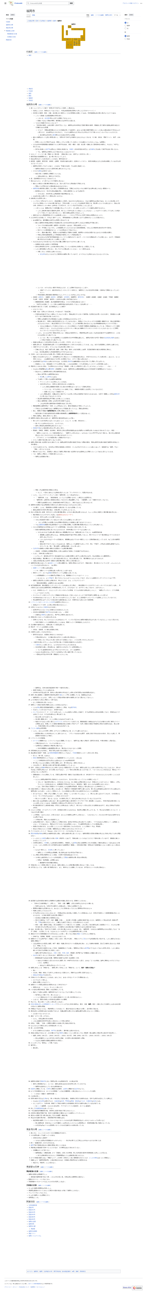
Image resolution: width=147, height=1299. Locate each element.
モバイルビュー (40, 1287)
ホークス (36, 740)
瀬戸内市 (73, 707)
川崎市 (71, 149)
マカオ (83, 1101)
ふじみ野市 (47, 377)
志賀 (69, 27)
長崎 (57, 838)
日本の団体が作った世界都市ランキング (43, 1004)
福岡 (54, 21)
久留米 (37, 645)
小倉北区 (57, 1101)
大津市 (48, 1089)
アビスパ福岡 (35, 728)
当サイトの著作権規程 (34, 1283)
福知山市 (36, 975)
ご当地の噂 (30, 21)
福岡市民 (31, 1224)
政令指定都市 (66, 1271)
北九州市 (42, 254)
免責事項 (32, 1287)
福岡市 (36, 1271)
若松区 (77, 1101)
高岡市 (52, 369)
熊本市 (70, 361)
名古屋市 (47, 118)
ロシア (35, 712)
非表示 (12, 15)
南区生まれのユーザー (65, 515)
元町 (67, 953)
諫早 (32, 1145)
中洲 (63, 953)
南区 (30, 93)
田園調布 (56, 753)
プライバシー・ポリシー (11, 1287)
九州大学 (36, 548)
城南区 (31, 98)
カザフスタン (59, 721)
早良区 (31, 100)
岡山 (38, 707)
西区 (30, 96)
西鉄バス (80, 934)
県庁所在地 (57, 1271)
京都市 (92, 149)
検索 (71, 3)
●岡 (73, 1271)
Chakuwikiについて (24, 1287)
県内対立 (83, 1271)
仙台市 (35, 955)
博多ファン (32, 1233)
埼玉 (41, 377)
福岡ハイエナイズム (35, 1236)
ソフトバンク (35, 602)
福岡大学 (117, 394)
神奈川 (35, 758)
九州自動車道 (33, 1205)
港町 (77, 1271)
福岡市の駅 (32, 1226)
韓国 (34, 428)
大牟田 (44, 838)
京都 (44, 361)
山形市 (65, 1089)
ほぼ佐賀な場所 (109, 337)
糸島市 (41, 297)
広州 (62, 1101)
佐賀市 (33, 1089)
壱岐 (40, 833)
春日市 (53, 297)
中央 (75, 39)
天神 (55, 953)
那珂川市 (81, 297)
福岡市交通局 (33, 1231)
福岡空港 (36, 188)
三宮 (84, 939)
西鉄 (66, 857)
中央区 (31, 91)
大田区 (51, 753)
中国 (38, 428)
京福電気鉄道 (39, 1108)
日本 (37, 21)
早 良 (70, 45)
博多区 (31, 89)
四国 (49, 573)
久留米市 (89, 1101)
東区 (30, 55)
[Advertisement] (75, 72)
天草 (45, 843)
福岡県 (49, 21)
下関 (39, 922)
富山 (47, 369)
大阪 (60, 695)
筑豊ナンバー (37, 568)
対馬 (75, 843)
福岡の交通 (32, 1221)
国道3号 (43, 1081)
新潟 (54, 135)
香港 (72, 1101)
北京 (94, 1101)
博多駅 (33, 1229)
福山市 (42, 975)
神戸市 (48, 149)
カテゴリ (30, 1271)
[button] (5, 3)
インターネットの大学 (48, 602)
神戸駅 (87, 948)
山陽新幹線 (41, 524)
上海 (45, 1098)
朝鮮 (43, 767)
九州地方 (43, 21)
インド (39, 1106)
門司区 (67, 1101)
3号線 (50, 578)
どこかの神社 (93, 1158)
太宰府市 (67, 297)
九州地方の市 (48, 1271)
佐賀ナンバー (53, 563)
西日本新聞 (34, 833)
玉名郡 (50, 850)
